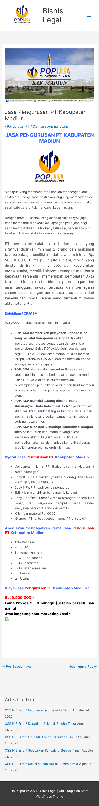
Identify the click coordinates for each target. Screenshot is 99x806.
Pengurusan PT (18, 126)
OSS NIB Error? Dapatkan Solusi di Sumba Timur (40, 723)
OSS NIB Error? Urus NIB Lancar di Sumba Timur (41, 737)
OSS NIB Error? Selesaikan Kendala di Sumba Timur (43, 750)
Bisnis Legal (53, 15)
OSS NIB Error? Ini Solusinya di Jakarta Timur (38, 710)
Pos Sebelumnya (16, 666)
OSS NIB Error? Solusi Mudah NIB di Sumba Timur (41, 764)
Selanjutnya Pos (83, 666)
